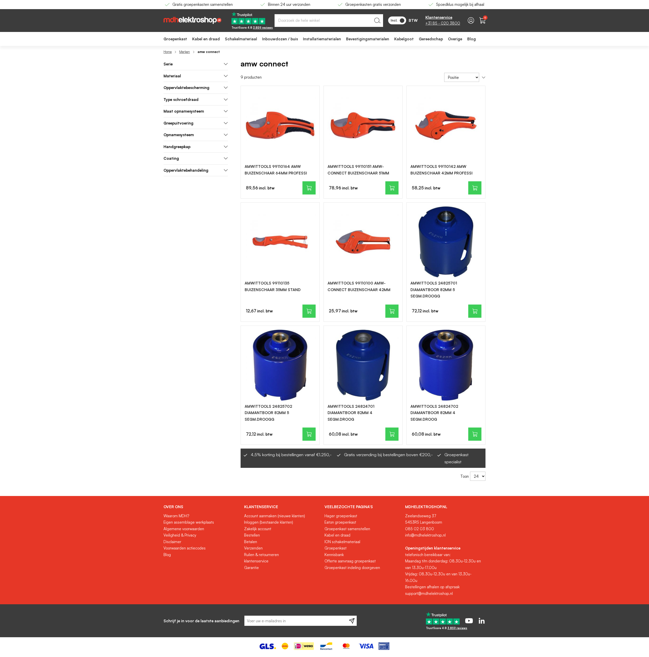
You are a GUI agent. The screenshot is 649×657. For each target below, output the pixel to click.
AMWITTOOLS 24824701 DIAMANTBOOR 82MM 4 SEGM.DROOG (351, 413)
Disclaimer (172, 541)
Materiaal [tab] (172, 76)
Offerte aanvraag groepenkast (350, 561)
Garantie (251, 567)
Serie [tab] (168, 64)
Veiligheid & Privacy (180, 535)
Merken (184, 52)
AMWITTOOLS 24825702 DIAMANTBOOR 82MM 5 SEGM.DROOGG (268, 413)
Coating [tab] (171, 158)
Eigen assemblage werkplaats (189, 522)
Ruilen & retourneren (261, 554)
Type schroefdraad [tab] (181, 99)
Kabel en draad (337, 535)
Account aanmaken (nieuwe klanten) (274, 515)
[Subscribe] (352, 621)
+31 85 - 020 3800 (442, 23)
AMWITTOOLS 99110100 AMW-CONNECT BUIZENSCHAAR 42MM (359, 286)
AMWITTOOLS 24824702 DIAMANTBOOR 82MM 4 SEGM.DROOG (434, 413)
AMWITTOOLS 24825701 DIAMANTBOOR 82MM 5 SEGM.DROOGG (433, 289)
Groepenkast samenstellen (347, 528)
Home (168, 52)
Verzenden (253, 548)
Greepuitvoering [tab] (178, 123)
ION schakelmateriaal (342, 541)
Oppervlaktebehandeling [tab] (186, 170)
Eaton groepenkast (340, 522)
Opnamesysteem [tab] (179, 134)
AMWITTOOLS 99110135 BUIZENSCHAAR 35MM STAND (273, 286)
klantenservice (256, 561)
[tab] (202, 507)
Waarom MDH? (176, 515)
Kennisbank (334, 554)
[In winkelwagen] (309, 187)
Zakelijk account (257, 528)
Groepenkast (335, 548)
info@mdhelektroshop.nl (425, 535)
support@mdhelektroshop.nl (429, 593)
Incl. (394, 20)
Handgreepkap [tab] (177, 146)
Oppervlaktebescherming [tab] (186, 87)
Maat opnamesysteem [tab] (184, 111)
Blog (167, 554)
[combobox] (329, 20)
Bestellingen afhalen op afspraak (432, 586)
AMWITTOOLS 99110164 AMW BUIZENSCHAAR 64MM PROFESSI (276, 169)
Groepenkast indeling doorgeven (352, 567)
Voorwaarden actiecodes (185, 548)
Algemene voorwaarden (184, 528)
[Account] (471, 20)
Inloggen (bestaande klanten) (268, 522)
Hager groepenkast (340, 515)
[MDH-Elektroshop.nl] (192, 20)
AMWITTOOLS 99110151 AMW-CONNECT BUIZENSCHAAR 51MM (358, 169)
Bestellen (252, 535)
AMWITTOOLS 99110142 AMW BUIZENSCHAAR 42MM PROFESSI (441, 169)
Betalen (250, 541)
